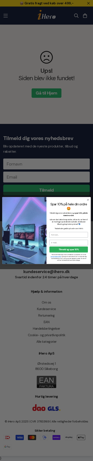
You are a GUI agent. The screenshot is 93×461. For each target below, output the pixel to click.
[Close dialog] (88, 200)
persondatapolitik (56, 256)
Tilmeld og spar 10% (69, 249)
